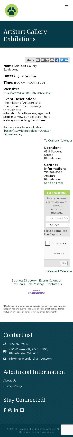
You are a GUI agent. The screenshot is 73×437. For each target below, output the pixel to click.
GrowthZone (47, 432)
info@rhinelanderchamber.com (30, 358)
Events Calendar (50, 280)
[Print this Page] (38, 60)
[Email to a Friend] (43, 60)
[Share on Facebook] (57, 60)
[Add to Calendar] (47, 60)
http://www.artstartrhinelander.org (27, 92)
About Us (9, 380)
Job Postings (35, 284)
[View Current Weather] (52, 60)
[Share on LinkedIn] (66, 60)
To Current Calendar (58, 140)
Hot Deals (18, 284)
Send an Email (53, 183)
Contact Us (54, 284)
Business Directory (24, 280)
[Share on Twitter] (62, 60)
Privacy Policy (12, 386)
